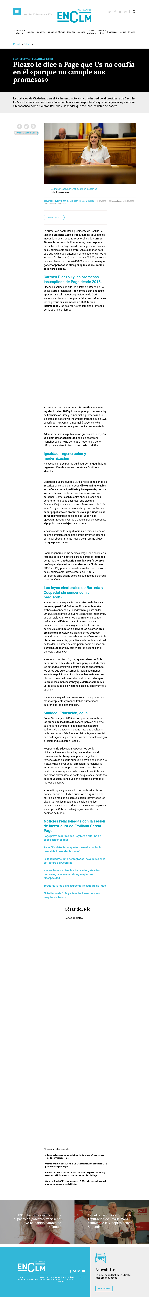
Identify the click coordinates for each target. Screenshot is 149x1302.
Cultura (61, 32)
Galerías (131, 32)
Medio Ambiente (91, 32)
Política (122, 32)
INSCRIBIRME (104, 1288)
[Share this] (19, 126)
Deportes (71, 32)
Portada (17, 44)
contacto (80, 1278)
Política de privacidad (52, 1279)
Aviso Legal (42, 1279)
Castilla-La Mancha (20, 32)
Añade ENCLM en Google (27, 133)
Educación (52, 32)
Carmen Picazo (54, 217)
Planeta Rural (102, 32)
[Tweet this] (26, 126)
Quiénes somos (70, 1279)
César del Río (88, 201)
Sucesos (81, 32)
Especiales (112, 32)
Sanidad (30, 32)
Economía (41, 32)
